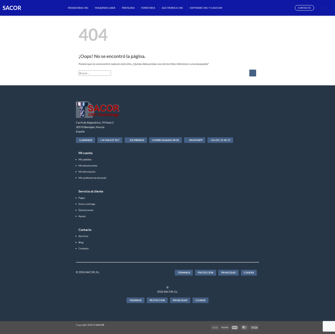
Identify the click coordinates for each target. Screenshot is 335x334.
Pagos (82, 197)
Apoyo (82, 216)
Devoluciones (86, 210)
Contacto (84, 248)
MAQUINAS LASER (105, 7)
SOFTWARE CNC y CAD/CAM (206, 7)
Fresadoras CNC (78, 7)
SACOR (12, 8)
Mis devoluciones (88, 165)
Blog (81, 242)
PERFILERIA (128, 7)
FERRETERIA (148, 7)
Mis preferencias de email (92, 177)
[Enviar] (252, 73)
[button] (319, 8)
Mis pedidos (85, 159)
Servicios (83, 236)
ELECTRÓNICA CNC (172, 7)
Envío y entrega (87, 203)
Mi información (87, 171)
